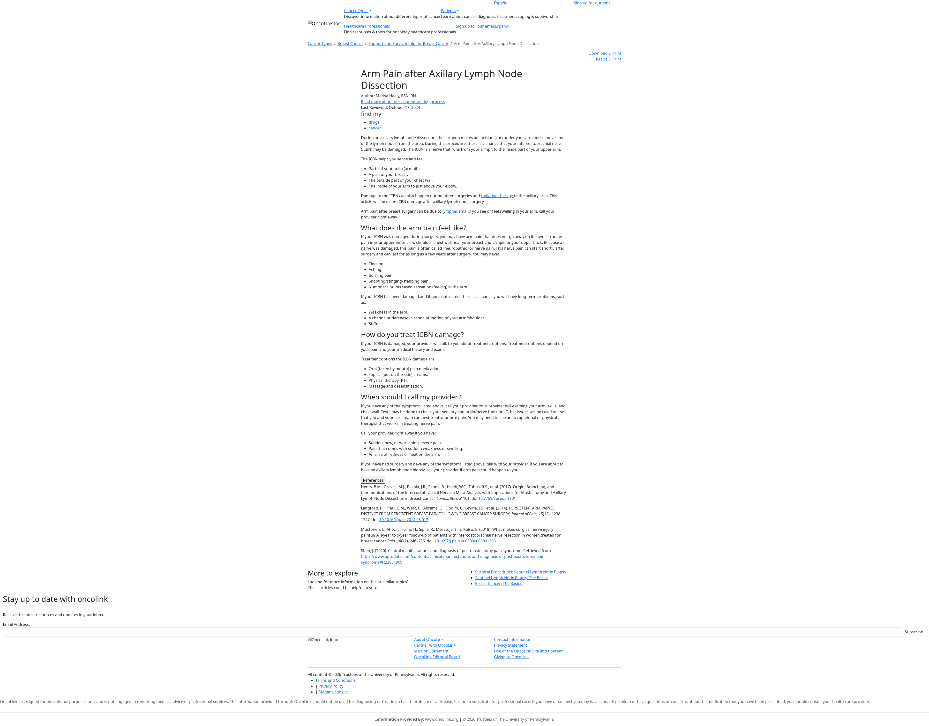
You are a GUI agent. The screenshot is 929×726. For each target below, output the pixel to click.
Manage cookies (334, 692)
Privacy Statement (510, 645)
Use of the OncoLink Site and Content (528, 651)
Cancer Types (356, 10)
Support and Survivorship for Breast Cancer (408, 43)
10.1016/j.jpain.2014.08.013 (403, 519)
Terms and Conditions (335, 680)
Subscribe (914, 632)
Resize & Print (608, 59)
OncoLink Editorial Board (437, 656)
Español (501, 3)
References (373, 480)
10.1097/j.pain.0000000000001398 (465, 541)
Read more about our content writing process (403, 101)
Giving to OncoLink (511, 656)
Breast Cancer (350, 43)
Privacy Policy (331, 686)
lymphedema (454, 211)
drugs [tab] (374, 122)
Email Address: (16, 624)
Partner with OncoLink (435, 645)
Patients (448, 10)
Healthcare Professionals (367, 26)
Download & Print (605, 53)
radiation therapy (497, 195)
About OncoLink (429, 639)
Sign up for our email (593, 3)
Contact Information (513, 639)
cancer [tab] (375, 128)
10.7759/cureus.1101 (497, 498)
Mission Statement (431, 651)
